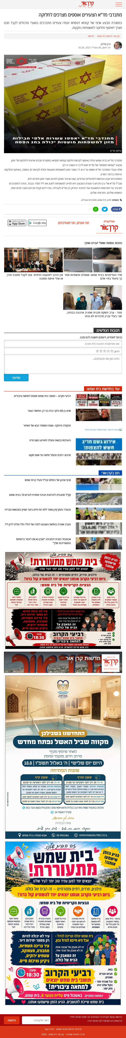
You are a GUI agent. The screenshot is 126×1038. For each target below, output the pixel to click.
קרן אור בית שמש (56, 1034)
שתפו (115, 209)
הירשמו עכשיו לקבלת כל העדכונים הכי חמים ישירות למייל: (96, 1016)
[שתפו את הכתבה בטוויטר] (105, 209)
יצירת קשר (49, 1029)
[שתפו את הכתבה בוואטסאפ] (95, 209)
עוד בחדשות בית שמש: (103, 388)
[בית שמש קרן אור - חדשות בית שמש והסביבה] (53, 4)
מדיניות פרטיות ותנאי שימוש (68, 1029)
